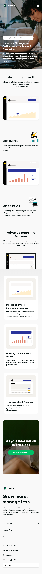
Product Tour (7, 530)
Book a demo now (21, 452)
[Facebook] (7, 559)
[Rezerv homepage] (10, 5)
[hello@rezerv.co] (15, 559)
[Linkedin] (4, 559)
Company (6, 537)
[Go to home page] (21, 488)
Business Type (7, 523)
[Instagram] (11, 559)
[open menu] (38, 6)
